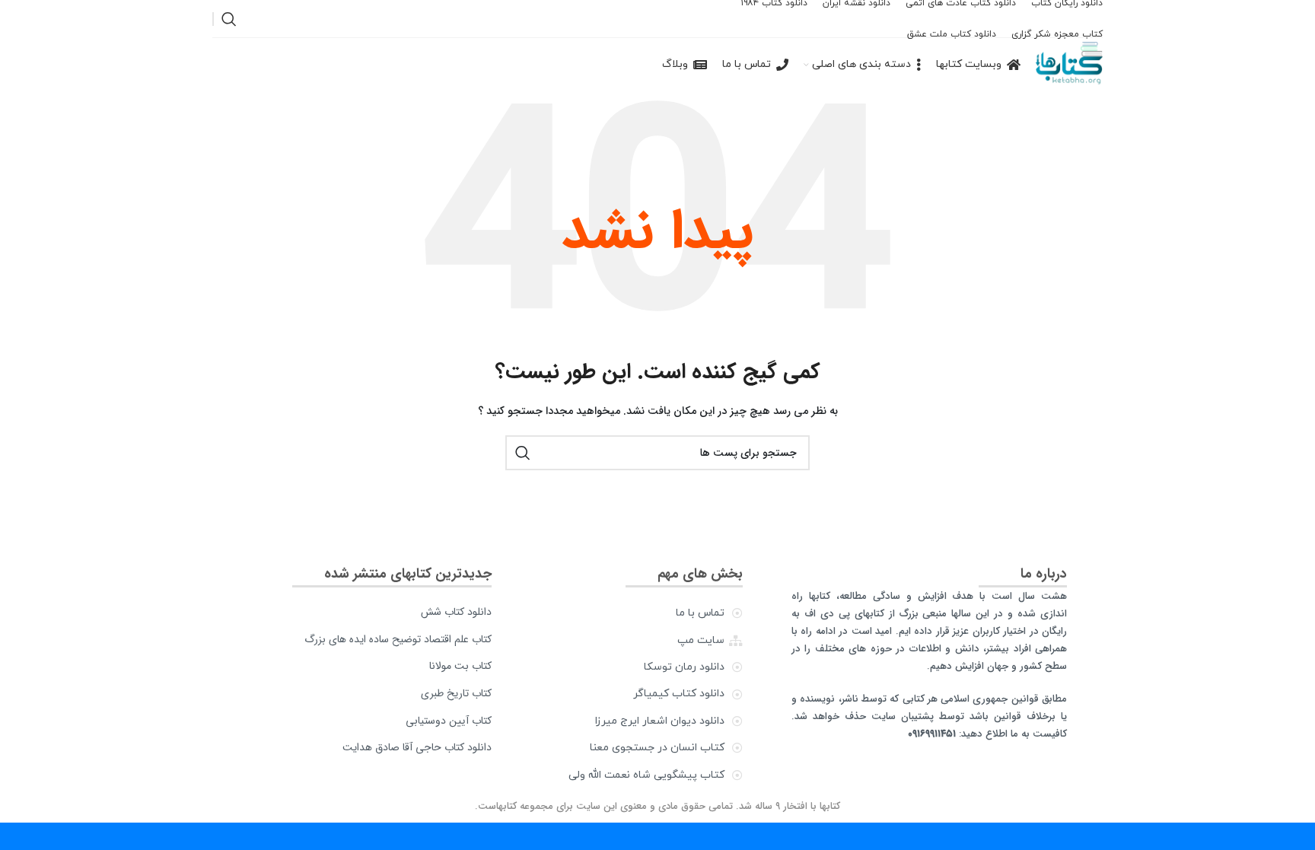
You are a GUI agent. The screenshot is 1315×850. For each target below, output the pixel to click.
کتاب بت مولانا (460, 665)
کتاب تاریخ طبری (456, 693)
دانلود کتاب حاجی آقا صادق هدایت (417, 747)
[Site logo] (1069, 64)
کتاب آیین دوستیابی (449, 720)
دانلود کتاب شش (456, 611)
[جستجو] (229, 19)
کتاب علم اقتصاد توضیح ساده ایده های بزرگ (398, 639)
